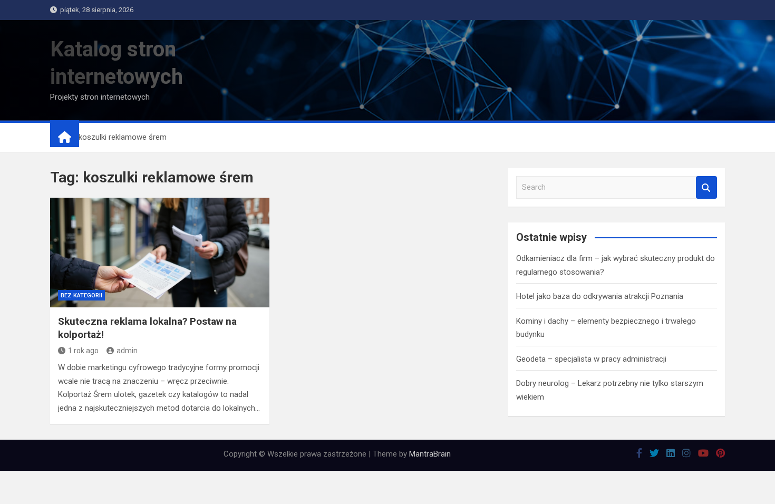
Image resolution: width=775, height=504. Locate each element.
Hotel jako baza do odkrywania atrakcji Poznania (599, 296)
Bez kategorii (81, 295)
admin (127, 350)
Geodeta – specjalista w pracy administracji (591, 359)
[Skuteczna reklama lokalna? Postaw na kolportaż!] (159, 252)
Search (706, 187)
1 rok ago (83, 350)
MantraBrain (430, 454)
